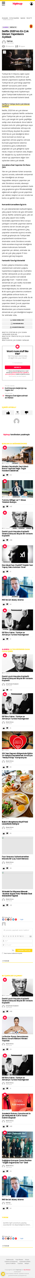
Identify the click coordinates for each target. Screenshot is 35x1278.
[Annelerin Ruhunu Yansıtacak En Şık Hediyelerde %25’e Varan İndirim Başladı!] (17, 1102)
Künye (27, 1259)
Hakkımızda (10, 1259)
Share (4, 52)
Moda (24, 497)
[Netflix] (31, 26)
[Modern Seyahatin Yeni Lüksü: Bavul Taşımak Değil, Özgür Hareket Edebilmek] (17, 455)
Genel (15, 528)
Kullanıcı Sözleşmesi (11, 1261)
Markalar (16, 497)
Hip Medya (27, 1270)
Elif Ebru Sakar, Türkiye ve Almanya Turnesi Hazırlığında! (15, 633)
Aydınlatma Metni (24, 1261)
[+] (22, 936)
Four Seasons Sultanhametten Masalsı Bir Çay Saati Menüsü (15, 857)
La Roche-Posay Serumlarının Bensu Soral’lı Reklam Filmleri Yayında (15, 1038)
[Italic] (6, 936)
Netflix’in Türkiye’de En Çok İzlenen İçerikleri (16, 105)
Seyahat (15, 463)
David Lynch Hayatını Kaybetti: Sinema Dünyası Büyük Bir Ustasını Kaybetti (17, 533)
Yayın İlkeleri (19, 1259)
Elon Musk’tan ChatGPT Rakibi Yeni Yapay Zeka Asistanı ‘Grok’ (17, 566)
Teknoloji (6, 562)
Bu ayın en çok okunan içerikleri (5, 448)
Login (21, 919)
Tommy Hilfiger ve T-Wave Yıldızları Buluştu (14, 501)
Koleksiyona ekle (18, 327)
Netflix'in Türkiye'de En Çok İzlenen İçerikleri (16, 337)
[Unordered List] (15, 936)
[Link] (20, 936)
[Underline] (8, 936)
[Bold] (4, 936)
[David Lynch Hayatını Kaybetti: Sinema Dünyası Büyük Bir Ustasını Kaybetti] (17, 520)
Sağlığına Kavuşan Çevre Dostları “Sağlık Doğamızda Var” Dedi (17, 1161)
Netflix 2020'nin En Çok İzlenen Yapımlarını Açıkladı (14, 333)
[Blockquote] (18, 936)
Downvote (26, 412)
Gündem (21, 528)
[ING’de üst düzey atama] (17, 587)
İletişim (27, 1263)
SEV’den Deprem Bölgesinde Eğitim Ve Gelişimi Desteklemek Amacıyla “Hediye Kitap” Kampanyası (17, 755)
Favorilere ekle (18, 323)
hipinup (17, 3)
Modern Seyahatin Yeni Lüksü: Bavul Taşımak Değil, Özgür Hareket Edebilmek (15, 468)
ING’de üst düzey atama (13, 600)
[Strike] (11, 936)
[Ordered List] (13, 936)
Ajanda (5, 649)
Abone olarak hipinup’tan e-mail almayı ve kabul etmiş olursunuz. (17, 372)
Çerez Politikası (11, 1263)
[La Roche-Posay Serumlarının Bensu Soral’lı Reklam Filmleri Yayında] (17, 1025)
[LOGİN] (31, 3)
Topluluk (20, 1263)
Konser (5, 629)
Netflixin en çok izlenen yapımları (16, 340)
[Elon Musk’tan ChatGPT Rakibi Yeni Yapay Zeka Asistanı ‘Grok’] (17, 554)
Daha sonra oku (18, 320)
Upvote (8, 412)
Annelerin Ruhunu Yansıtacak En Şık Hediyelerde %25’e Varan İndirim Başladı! (16, 1115)
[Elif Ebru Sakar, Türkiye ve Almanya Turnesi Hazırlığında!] (17, 619)
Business (15, 597)
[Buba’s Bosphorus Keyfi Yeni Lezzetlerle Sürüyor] (17, 793)
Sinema (28, 528)
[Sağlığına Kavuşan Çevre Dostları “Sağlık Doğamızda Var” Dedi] (17, 1145)
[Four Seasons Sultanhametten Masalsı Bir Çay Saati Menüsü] (17, 845)
